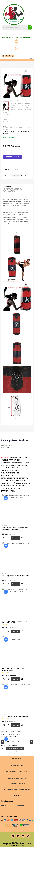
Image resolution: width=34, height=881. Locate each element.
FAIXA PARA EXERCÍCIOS (10, 473)
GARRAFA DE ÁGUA (8, 491)
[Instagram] (12, 56)
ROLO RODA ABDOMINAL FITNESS (14, 465)
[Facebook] (3, 56)
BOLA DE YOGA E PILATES (10, 488)
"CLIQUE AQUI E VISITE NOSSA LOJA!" (16, 37)
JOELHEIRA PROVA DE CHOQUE (12, 486)
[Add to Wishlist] (16, 160)
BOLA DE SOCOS (7, 475)
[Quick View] (8, 537)
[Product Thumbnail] (25, 73)
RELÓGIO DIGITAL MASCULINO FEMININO (15, 716)
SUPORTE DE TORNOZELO (10, 468)
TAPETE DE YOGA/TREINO (18, 457)
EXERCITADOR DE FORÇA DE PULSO (14, 481)
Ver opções (15, 538)
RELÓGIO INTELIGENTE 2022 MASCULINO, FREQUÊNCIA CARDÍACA (15, 622)
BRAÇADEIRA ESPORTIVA (10, 470)
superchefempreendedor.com (12, 805)
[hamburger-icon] (31, 58)
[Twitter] (6, 56)
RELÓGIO (4, 457)
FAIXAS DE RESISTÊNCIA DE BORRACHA (15, 483)
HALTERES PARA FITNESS (10, 460)
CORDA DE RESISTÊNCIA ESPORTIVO (14, 478)
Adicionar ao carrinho (12, 156)
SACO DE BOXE (13, 169)
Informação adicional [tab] (12, 189)
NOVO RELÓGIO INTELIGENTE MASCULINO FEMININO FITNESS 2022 (15, 528)
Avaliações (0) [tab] (9, 191)
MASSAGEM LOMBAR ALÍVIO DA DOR (15, 463)
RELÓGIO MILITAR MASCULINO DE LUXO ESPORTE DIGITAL (14, 669)
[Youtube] (9, 56)
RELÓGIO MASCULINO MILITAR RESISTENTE (15, 575)
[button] (16, 751)
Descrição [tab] (7, 187)
